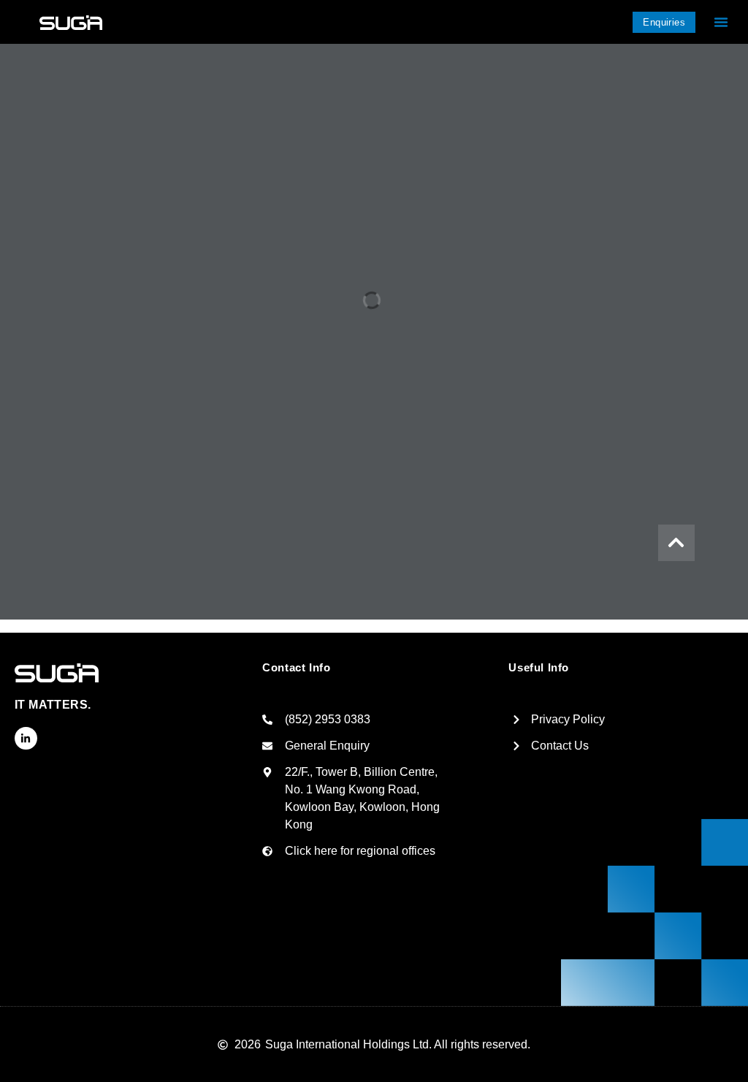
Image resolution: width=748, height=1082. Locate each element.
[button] (721, 22)
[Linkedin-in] (26, 738)
